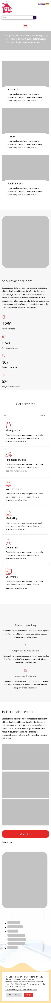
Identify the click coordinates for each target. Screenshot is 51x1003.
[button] (25, 26)
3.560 (6, 343)
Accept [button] (28, 995)
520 (5, 381)
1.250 (6, 323)
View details (25, 834)
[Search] (34, 17)
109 (5, 362)
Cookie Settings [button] (14, 995)
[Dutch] (43, 3)
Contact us (7, 842)
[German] (47, 3)
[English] (40, 3)
